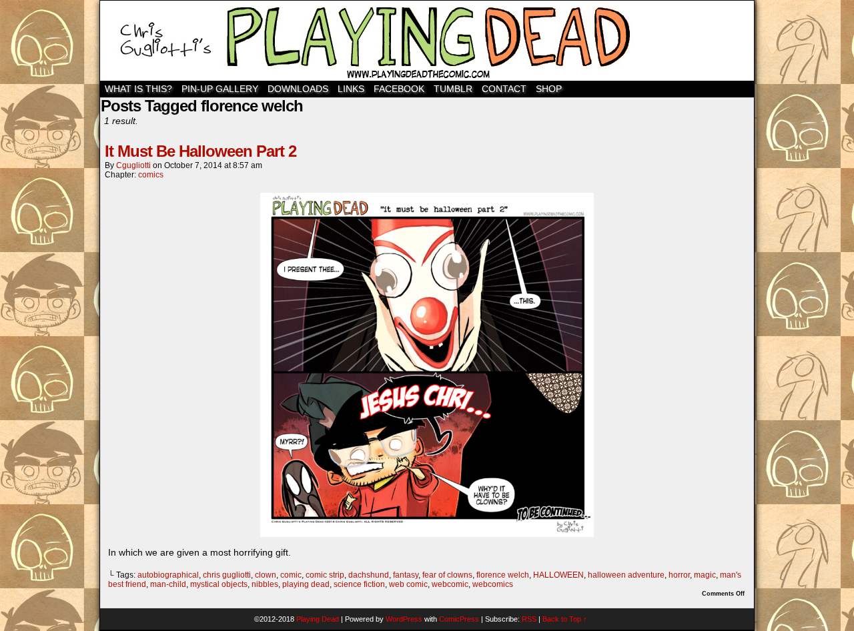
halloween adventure (626, 575)
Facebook (399, 88)
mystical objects (219, 584)
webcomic (450, 584)
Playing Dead (427, 41)
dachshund (368, 575)
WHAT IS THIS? (138, 88)
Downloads (298, 88)
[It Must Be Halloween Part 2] (427, 533)
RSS (529, 619)
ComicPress (459, 619)
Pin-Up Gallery (219, 88)
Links (351, 88)
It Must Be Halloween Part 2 (200, 151)
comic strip (325, 575)
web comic (408, 584)
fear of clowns (447, 575)
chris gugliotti (227, 575)
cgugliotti (133, 165)
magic (705, 575)
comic (291, 575)
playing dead (306, 584)
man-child (168, 584)
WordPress (404, 619)
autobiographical (168, 575)
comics (150, 174)
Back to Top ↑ (564, 619)
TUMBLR (453, 88)
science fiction (359, 584)
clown (265, 575)
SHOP (549, 88)
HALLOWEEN (558, 575)
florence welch (502, 575)
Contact (504, 88)
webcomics (492, 584)
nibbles (265, 584)
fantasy (405, 575)
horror (679, 575)
